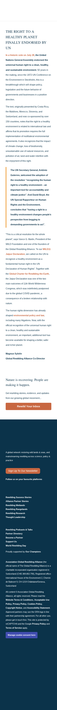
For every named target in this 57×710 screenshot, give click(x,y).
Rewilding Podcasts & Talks (19, 529)
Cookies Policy (35, 604)
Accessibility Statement (38, 608)
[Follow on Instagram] (8, 484)
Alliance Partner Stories (17, 501)
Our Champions (33, 551)
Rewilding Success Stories (19, 497)
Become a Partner (14, 537)
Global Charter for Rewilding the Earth (29, 274)
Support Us (11, 541)
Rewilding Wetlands (15, 505)
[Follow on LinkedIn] (23, 484)
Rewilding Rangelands (16, 509)
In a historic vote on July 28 (20, 55)
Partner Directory (14, 533)
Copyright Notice (14, 608)
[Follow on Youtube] (31, 484)
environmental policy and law (29, 315)
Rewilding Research (15, 513)
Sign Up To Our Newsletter (23, 470)
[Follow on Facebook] (15, 484)
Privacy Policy (19, 604)
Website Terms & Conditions (19, 600)
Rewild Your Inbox (28, 406)
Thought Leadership (15, 517)
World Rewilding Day (16, 545)
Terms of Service (14, 628)
